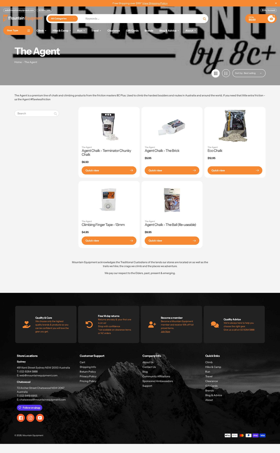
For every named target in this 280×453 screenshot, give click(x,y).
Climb (209, 362)
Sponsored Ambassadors (157, 381)
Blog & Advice (213, 395)
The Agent (30, 62)
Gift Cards (211, 385)
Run (207, 371)
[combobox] (36, 113)
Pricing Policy (88, 381)
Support (147, 385)
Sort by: (239, 73)
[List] (226, 73)
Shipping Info (88, 367)
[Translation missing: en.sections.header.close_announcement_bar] (276, 3)
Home (18, 62)
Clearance (211, 381)
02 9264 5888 (44, 10)
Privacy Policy (88, 376)
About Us (147, 362)
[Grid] (216, 73)
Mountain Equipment (33, 435)
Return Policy (88, 371)
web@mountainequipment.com (19, 10)
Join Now (165, 331)
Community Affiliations (156, 376)
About (209, 400)
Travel (208, 376)
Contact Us (149, 367)
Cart (82, 362)
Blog (145, 371)
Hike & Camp (213, 367)
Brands (209, 390)
